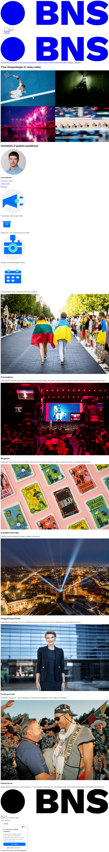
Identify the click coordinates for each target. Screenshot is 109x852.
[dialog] (14, 837)
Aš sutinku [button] (14, 844)
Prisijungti (7, 33)
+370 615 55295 (5, 184)
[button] (14, 848)
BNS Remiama (63, 62)
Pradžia (6, 823)
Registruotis (7, 31)
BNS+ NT (36, 62)
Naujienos (3, 62)
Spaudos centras (17, 62)
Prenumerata (9, 62)
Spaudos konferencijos (28, 62)
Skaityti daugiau (11, 841)
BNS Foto (42, 62)
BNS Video (48, 62)
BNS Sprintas (55, 62)
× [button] (25, 826)
